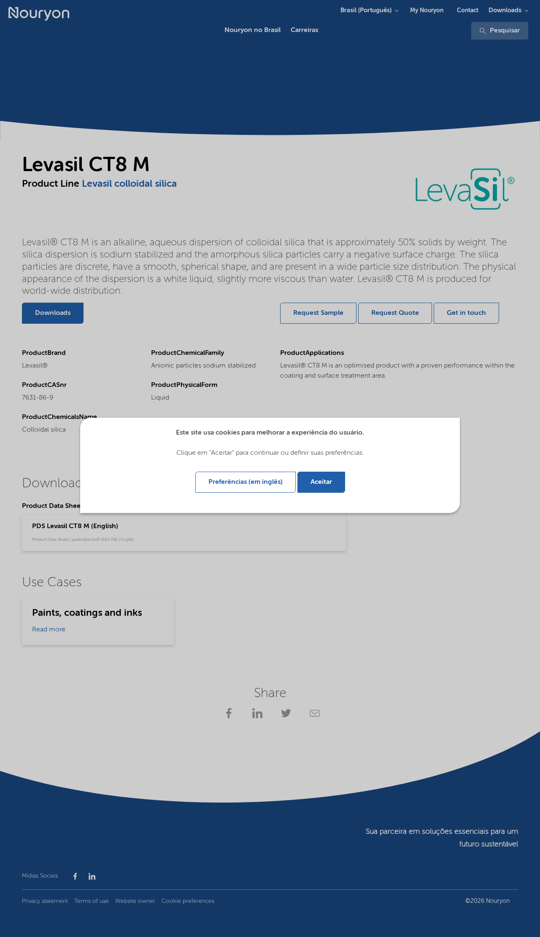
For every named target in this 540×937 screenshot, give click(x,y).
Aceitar (321, 482)
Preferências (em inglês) (245, 482)
